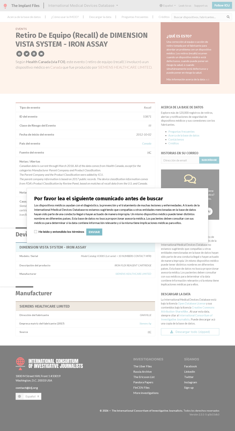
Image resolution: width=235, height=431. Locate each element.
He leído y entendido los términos (61, 231)
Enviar (94, 232)
